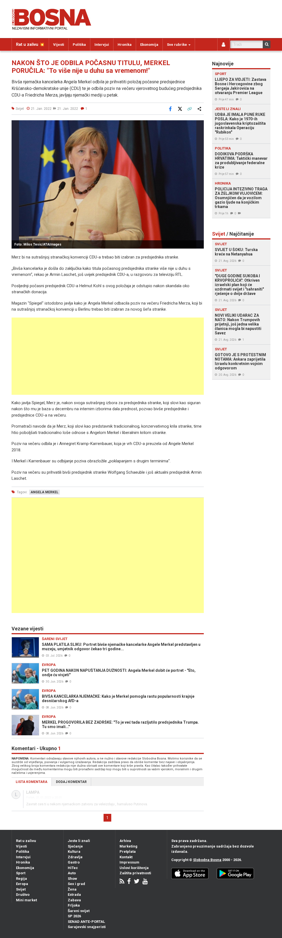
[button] (198, 125)
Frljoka (74, 905)
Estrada (74, 894)
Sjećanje (75, 846)
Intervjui (101, 44)
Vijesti (58, 44)
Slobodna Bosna (207, 860)
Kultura (74, 851)
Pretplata (128, 851)
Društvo (22, 894)
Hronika (125, 44)
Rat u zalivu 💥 (30, 44)
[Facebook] (129, 881)
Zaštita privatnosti (135, 873)
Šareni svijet (79, 911)
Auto (72, 873)
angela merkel (44, 492)
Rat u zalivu (26, 841)
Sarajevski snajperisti (87, 927)
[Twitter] (136, 881)
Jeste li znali (79, 841)
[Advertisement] (108, 356)
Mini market (26, 900)
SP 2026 (74, 916)
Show (72, 878)
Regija (21, 878)
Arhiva (125, 841)
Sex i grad (76, 884)
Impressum (129, 862)
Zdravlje (75, 857)
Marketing (128, 846)
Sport (20, 873)
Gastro (74, 862)
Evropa (22, 884)
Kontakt (126, 857)
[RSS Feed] (122, 881)
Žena (72, 889)
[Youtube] (145, 881)
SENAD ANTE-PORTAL (86, 922)
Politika (79, 44)
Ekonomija (149, 44)
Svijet (21, 889)
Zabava (74, 900)
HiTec (73, 868)
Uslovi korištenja (134, 868)
